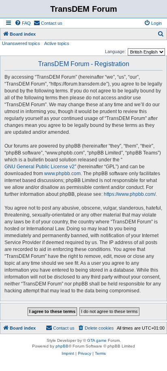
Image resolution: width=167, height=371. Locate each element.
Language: (115, 51)
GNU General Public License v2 (39, 166)
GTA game (97, 340)
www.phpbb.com (62, 173)
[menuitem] (23, 23)
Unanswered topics (21, 43)
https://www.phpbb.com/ (130, 194)
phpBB (62, 346)
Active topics (56, 43)
